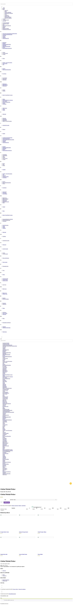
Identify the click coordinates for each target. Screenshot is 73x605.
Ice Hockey (4, 187)
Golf (3, 64)
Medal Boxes (5, 199)
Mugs (3, 318)
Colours (2, 510)
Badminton (4, 42)
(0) (3, 7)
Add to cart (6, 502)
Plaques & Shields (6, 28)
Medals (4, 27)
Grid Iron (4, 175)
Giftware (4, 26)
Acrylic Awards (5, 248)
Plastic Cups (5, 401)
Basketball (4, 45)
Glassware (4, 244)
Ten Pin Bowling (5, 225)
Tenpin (4, 110)
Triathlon (4, 228)
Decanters (4, 303)
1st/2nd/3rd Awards (6, 125)
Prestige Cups (5, 402)
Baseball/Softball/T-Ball (7, 44)
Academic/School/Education (7, 34)
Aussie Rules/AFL (6, 38)
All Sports (4, 35)
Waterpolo (4, 118)
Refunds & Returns (8, 17)
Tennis (4, 109)
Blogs (6, 11)
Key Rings (4, 73)
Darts (3, 164)
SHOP (4, 8)
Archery (4, 36)
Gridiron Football (5, 176)
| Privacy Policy (15, 589)
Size (5, 499)
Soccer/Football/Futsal (6, 102)
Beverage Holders (6, 464)
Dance (4, 58)
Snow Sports (5, 101)
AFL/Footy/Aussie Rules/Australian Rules (10, 33)
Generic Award (5, 280)
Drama (4, 165)
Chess (4, 156)
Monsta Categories (15, 505)
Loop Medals (5, 193)
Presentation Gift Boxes (7, 322)
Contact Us (6, 15)
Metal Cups (4, 288)
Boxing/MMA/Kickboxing (7, 48)
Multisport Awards (6, 201)
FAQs (6, 14)
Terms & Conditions (8, 18)
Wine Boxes (5, 331)
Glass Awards (5, 63)
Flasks (4, 308)
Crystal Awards (5, 53)
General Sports (5, 279)
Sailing (4, 99)
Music (4, 202)
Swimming (4, 221)
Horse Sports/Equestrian (7, 69)
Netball (4, 89)
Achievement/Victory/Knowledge (8, 139)
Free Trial (4, 20)
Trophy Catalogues (8, 12)
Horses (4, 183)
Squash (4, 379)
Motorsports (5, 85)
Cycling (4, 54)
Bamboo (4, 298)
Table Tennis (5, 108)
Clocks (4, 252)
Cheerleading (5, 155)
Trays (3, 270)
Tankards (4, 326)
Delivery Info (7, 16)
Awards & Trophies (6, 22)
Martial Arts (5, 83)
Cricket (4, 52)
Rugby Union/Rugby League (7, 95)
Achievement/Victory (6, 138)
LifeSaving (4, 79)
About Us (6, 10)
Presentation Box (5, 266)
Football (4, 169)
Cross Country (5, 158)
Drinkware (4, 304)
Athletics (4, 37)
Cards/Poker (5, 154)
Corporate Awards (6, 23)
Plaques (4, 129)
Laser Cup (4, 284)
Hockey (4, 68)
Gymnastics (5, 177)
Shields (4, 133)
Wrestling (4, 236)
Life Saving (5, 78)
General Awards (5, 278)
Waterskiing (5, 119)
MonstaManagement (12, 593)
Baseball (4, 43)
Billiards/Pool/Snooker (6, 46)
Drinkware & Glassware (7, 25)
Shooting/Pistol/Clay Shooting (8, 100)
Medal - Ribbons (5, 198)
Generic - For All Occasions (7, 62)
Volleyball (4, 114)
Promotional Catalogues (9, 13)
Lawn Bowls (5, 77)
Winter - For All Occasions (7, 121)
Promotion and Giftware (7, 29)
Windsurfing (5, 120)
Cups (3, 24)
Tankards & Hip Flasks (6, 327)
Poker (4, 448)
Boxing (4, 47)
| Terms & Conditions (21, 589)
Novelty (4, 90)
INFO (4, 9)
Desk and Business (6, 258)
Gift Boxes (4, 312)
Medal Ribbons (5, 84)
